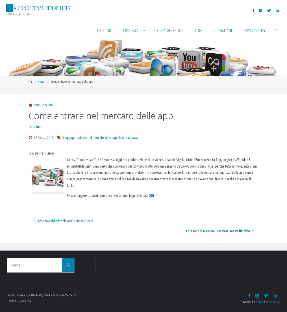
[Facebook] (253, 10)
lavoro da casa (128, 137)
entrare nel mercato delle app (97, 137)
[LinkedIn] (277, 10)
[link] (276, 30)
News (41, 81)
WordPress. (273, 301)
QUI (151, 196)
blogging (68, 137)
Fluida (259, 301)
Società (47, 105)
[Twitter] (269, 10)
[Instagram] (261, 10)
